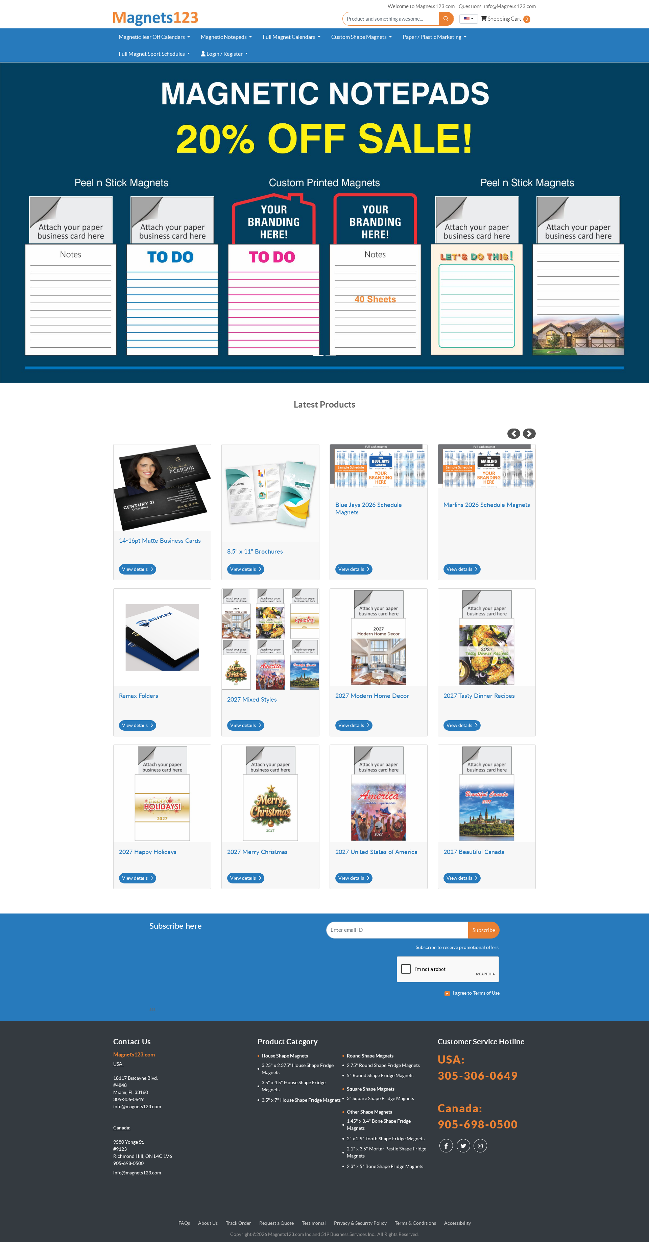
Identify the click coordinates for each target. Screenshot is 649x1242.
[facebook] (447, 1145)
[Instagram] (481, 1145)
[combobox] (468, 19)
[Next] (600, 222)
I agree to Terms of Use (476, 993)
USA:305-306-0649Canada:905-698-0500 (478, 1091)
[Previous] (48, 222)
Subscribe (484, 930)
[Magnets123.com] (155, 19)
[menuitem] (154, 36)
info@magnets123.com (137, 1172)
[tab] (318, 355)
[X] (464, 1145)
